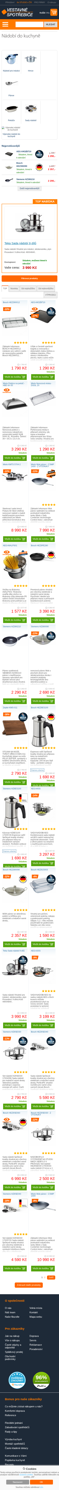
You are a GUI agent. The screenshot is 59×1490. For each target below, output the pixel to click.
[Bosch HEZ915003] (43, 893)
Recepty (9, 1464)
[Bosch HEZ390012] (15, 335)
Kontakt (34, 1312)
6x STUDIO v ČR (24, 2)
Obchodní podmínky (10, 1357)
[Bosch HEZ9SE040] (43, 1050)
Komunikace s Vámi (16, 1455)
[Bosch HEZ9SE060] (15, 1131)
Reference (10, 1415)
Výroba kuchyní (13, 1439)
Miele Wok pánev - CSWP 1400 (42, 1195)
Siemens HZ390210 (25, 179)
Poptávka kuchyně (15, 1460)
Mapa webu (36, 1316)
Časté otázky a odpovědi (13, 1346)
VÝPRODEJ (50, 295)
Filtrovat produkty (29, 278)
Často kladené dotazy (16, 1448)
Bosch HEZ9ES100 (39, 708)
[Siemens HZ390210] (9, 184)
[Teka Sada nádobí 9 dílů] (29, 231)
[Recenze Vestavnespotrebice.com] (17, 1388)
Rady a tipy (11, 1431)
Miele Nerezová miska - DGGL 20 (41, 384)
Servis (33, 1340)
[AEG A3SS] (43, 983)
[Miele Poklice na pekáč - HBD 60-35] (15, 416)
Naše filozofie (12, 1316)
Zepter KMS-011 (10, 708)
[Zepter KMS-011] (15, 740)
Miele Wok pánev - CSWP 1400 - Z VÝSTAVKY (42, 465)
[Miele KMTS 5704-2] (15, 481)
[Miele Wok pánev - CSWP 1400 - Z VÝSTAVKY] (43, 490)
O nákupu (52, 2)
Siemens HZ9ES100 (12, 789)
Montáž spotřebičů (15, 1443)
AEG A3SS (35, 951)
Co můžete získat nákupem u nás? (23, 1406)
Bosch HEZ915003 (39, 870)
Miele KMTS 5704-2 (12, 464)
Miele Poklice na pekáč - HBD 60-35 (14, 384)
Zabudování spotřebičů (17, 1427)
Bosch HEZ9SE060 (11, 1113)
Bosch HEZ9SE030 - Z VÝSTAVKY (41, 1114)
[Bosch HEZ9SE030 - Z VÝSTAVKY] (43, 1145)
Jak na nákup (12, 1336)
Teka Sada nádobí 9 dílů (20, 243)
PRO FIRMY (39, 2)
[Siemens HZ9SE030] (15, 1059)
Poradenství (36, 1349)
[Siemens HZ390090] (43, 644)
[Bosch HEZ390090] (9, 171)
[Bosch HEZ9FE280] (43, 562)
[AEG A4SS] (43, 821)
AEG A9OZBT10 (23, 151)
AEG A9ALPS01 (10, 545)
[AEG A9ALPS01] (15, 578)
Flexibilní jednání (14, 1422)
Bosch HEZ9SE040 (39, 1032)
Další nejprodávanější (29, 188)
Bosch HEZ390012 (11, 302)
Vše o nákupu (12, 1340)
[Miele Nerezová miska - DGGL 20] (43, 405)
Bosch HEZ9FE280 (39, 545)
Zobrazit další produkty (29, 1285)
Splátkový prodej (14, 1352)
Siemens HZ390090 (40, 626)
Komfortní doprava (15, 1410)
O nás (8, 1308)
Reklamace (36, 1344)
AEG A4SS (35, 789)
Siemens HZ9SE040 (12, 1194)
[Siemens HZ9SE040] (15, 1212)
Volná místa (36, 1308)
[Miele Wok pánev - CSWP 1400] (43, 1210)
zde (41, 1487)
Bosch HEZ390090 (11, 870)
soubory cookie (26, 1475)
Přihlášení (9, 2)
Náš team (10, 1312)
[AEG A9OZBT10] (9, 157)
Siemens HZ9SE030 (12, 1032)
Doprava (34, 1336)
